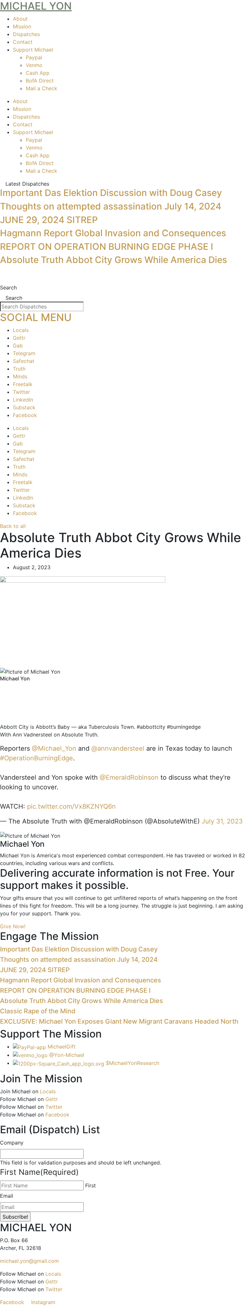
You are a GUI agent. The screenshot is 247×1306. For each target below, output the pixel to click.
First (90, 1185)
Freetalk (22, 384)
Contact (22, 42)
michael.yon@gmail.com (29, 1261)
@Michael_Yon (54, 748)
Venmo (34, 65)
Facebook (25, 415)
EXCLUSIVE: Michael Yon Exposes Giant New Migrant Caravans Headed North (119, 1021)
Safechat (23, 361)
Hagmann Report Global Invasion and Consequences (113, 233)
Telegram (24, 353)
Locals (21, 330)
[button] (123, 688)
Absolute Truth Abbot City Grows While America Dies (113, 259)
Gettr (19, 338)
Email (6, 1196)
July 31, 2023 (222, 821)
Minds (20, 376)
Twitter (21, 392)
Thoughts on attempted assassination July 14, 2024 (110, 206)
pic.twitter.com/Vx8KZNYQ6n (71, 806)
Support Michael (33, 49)
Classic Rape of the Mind (38, 1011)
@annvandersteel (117, 748)
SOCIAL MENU (36, 317)
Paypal (34, 57)
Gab (18, 345)
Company (11, 1142)
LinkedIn (23, 399)
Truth (19, 368)
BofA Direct (40, 80)
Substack (24, 407)
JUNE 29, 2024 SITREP (49, 219)
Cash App (38, 73)
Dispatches (26, 34)
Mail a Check (41, 88)
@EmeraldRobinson (129, 777)
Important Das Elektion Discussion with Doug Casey (111, 192)
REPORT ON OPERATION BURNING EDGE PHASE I (106, 246)
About (20, 18)
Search (8, 287)
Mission (22, 26)
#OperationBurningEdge (36, 758)
